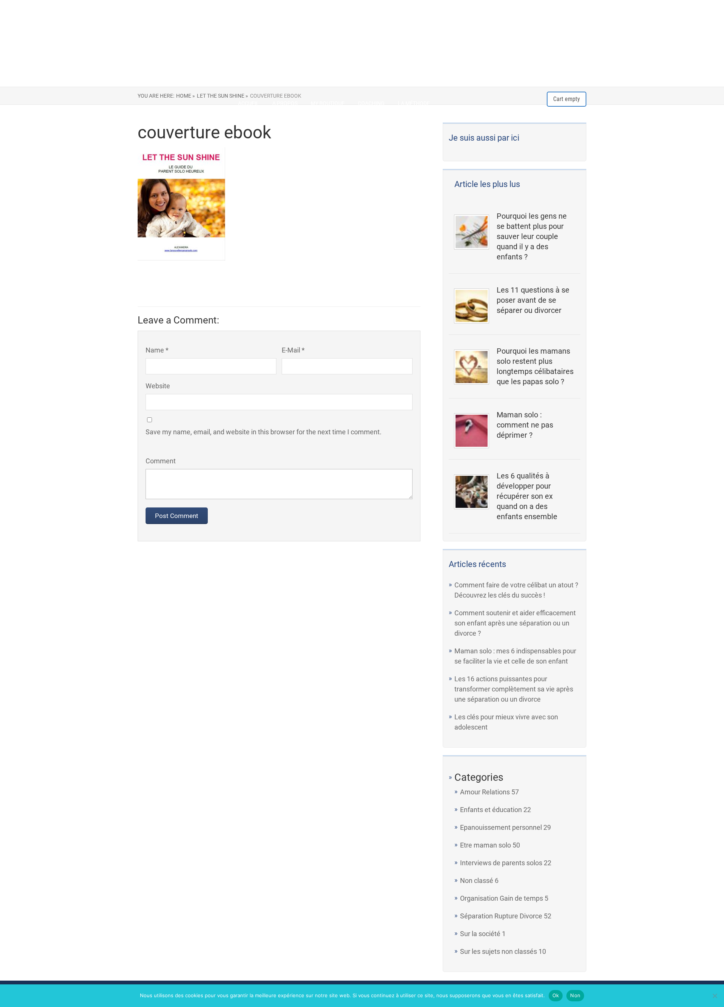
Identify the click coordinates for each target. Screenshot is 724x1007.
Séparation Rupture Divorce (501, 916)
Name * (157, 350)
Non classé (476, 880)
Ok (555, 995)
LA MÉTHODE (414, 103)
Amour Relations (485, 792)
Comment (161, 461)
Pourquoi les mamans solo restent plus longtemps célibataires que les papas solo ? (535, 366)
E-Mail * (293, 350)
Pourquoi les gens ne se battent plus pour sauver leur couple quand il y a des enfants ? (532, 236)
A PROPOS (285, 103)
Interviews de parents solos (501, 863)
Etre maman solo (485, 845)
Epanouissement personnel (501, 827)
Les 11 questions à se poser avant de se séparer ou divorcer (533, 300)
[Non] (714, 995)
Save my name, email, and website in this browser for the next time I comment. (264, 432)
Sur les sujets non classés (498, 951)
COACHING (371, 103)
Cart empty (566, 99)
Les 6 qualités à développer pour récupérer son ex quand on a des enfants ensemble (527, 496)
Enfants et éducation (491, 810)
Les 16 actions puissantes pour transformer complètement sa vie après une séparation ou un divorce (513, 689)
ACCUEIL (248, 103)
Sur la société (480, 934)
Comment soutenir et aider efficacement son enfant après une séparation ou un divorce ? (515, 623)
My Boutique (328, 103)
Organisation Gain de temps (501, 898)
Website (158, 386)
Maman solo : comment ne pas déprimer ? (525, 425)
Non (575, 995)
